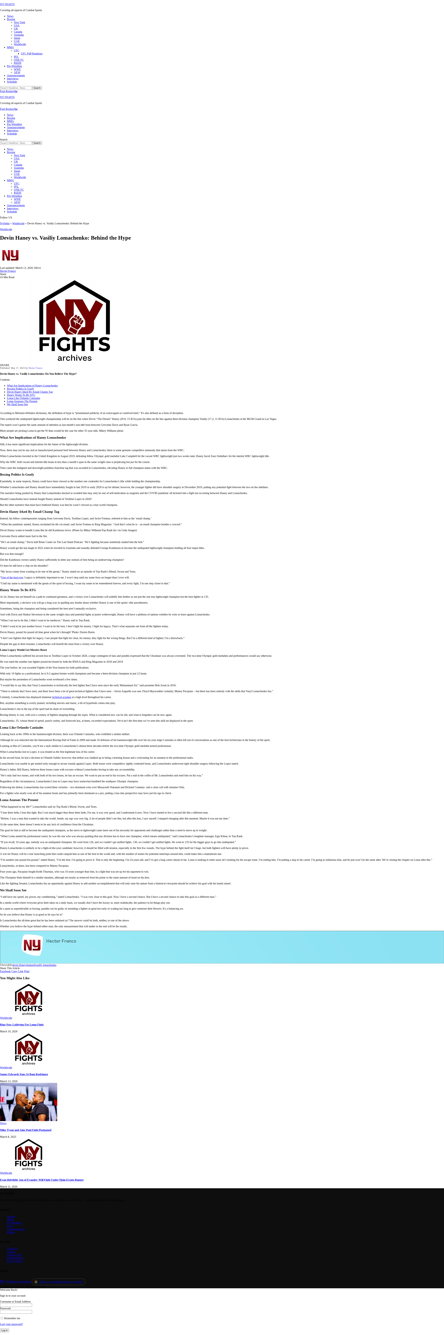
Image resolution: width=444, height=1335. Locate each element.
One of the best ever (12, 577)
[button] (8, 91)
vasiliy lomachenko (45, 965)
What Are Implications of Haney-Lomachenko (32, 385)
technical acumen (61, 697)
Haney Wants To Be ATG (21, 394)
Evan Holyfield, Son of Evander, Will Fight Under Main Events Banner (42, 1179)
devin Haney (19, 965)
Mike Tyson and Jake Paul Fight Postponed (25, 1130)
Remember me (11, 1318)
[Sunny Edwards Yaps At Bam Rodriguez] (28, 1064)
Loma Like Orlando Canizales (23, 398)
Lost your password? (11, 1324)
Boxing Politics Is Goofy (20, 388)
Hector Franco (8, 271)
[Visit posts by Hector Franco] (10, 264)
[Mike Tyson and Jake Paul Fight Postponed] (28, 1120)
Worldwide (18, 223)
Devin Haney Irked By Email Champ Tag (30, 391)
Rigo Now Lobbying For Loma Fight (22, 1024)
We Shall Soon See (17, 404)
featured (30, 965)
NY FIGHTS (7, 4)
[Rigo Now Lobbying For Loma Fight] (28, 1014)
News (3, 1123)
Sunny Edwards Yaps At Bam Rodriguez (24, 1074)
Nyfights (5, 223)
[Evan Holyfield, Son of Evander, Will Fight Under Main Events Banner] (28, 1169)
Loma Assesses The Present (22, 401)
